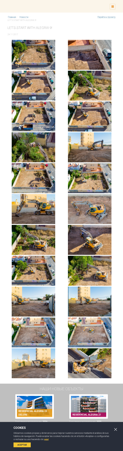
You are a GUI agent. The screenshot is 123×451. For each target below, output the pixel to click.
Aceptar (22, 445)
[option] (35, 415)
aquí (46, 439)
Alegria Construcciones (33, 6)
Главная (12, 17)
